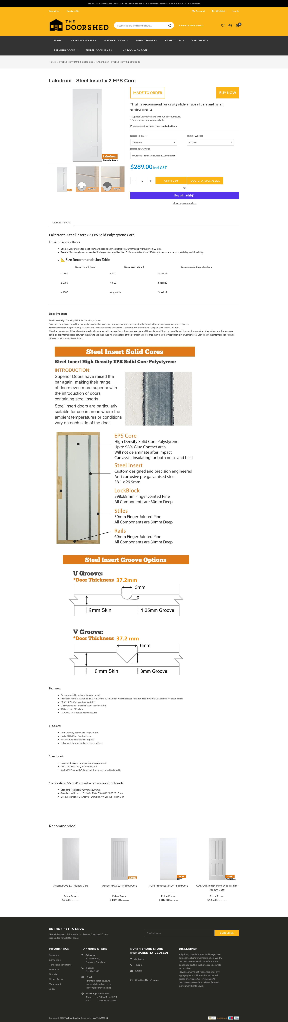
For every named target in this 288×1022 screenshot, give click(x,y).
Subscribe (227, 933)
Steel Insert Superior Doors (76, 62)
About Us (54, 10)
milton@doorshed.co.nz (98, 987)
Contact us (55, 959)
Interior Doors (115, 40)
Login (52, 988)
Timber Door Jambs (99, 50)
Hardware (199, 40)
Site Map (53, 974)
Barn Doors (173, 40)
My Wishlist (218, 10)
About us (54, 955)
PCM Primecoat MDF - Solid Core (168, 885)
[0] (237, 25)
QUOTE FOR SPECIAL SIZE (205, 180)
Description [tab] (61, 222)
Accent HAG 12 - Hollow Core (119, 885)
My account (55, 984)
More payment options (184, 203)
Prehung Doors (65, 50)
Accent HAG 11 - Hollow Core (71, 885)
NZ (107, 1018)
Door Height (138, 135)
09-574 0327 (197, 25)
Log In (235, 10)
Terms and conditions (60, 964)
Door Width (195, 135)
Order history (56, 979)
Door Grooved (140, 149)
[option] (87, 125)
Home (57, 40)
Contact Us (72, 10)
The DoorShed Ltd (72, 1018)
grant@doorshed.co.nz (98, 980)
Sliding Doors (145, 40)
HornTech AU (98, 1018)
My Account (198, 10)
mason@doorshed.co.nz (98, 984)
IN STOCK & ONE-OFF (135, 50)
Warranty (54, 969)
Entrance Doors (82, 40)
